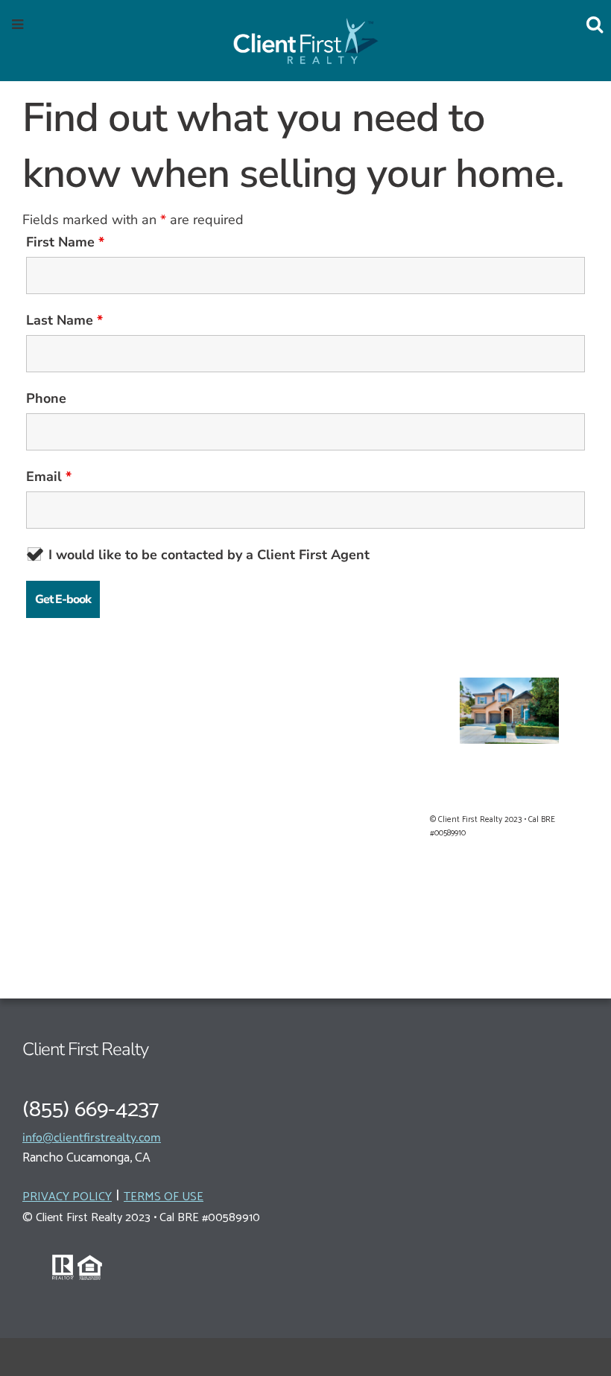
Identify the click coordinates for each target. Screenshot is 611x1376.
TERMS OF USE (163, 1197)
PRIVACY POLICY (67, 1197)
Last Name (64, 320)
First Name (65, 242)
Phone (46, 398)
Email (49, 476)
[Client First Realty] (305, 39)
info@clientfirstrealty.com (91, 1138)
